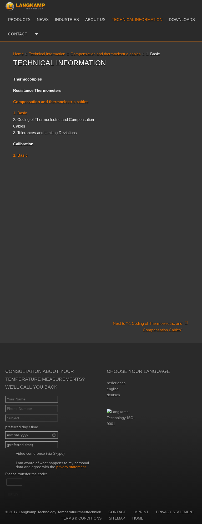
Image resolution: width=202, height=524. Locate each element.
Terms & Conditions (81, 518)
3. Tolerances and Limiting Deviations (45, 132)
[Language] (36, 34)
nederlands (116, 383)
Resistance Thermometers (37, 90)
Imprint (141, 512)
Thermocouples (27, 79)
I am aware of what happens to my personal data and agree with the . (52, 465)
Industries (67, 19)
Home (18, 54)
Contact (17, 34)
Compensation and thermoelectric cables (105, 54)
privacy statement (71, 467)
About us (95, 19)
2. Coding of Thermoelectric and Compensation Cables (53, 122)
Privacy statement (175, 512)
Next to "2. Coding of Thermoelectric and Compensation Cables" (147, 326)
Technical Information (137, 19)
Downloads (182, 19)
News (43, 19)
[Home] (25, 6)
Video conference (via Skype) (40, 453)
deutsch (113, 395)
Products (19, 19)
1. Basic (20, 113)
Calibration (23, 144)
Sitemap (117, 518)
